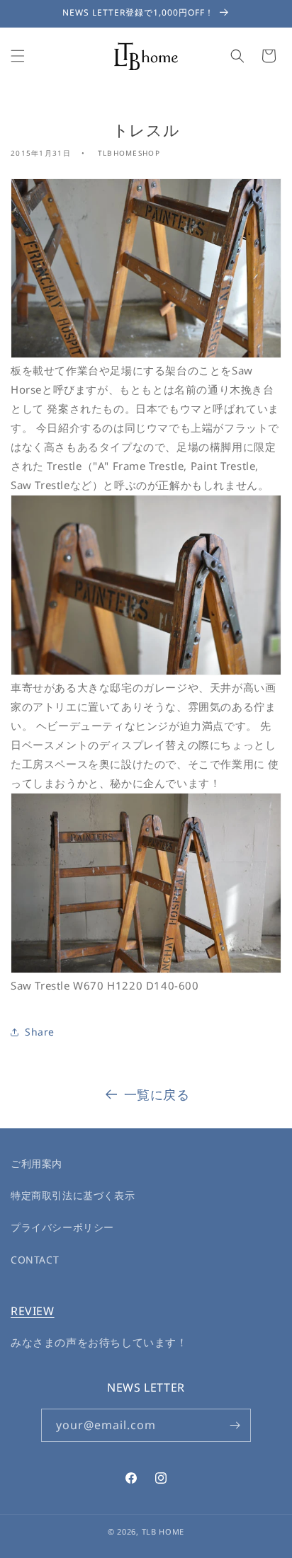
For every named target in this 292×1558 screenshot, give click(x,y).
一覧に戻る (157, 1094)
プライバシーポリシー (62, 1227)
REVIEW (33, 1311)
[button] (17, 55)
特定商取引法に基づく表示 (73, 1195)
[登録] (234, 1425)
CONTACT (35, 1259)
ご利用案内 (36, 1163)
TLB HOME (163, 1531)
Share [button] (40, 1031)
